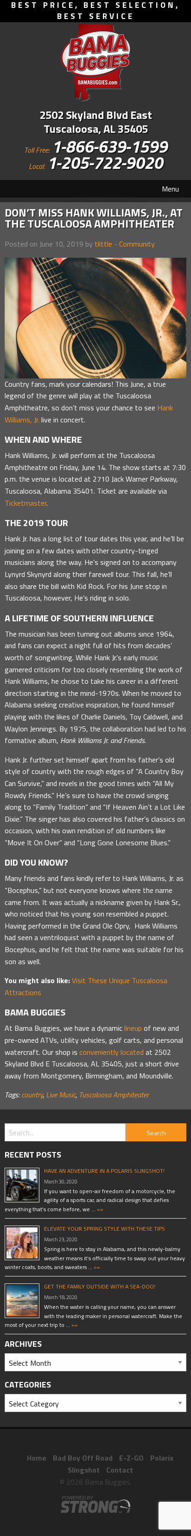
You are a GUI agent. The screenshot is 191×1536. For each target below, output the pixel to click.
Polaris (161, 1457)
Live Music (61, 1094)
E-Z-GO (131, 1457)
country (32, 1094)
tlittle (103, 243)
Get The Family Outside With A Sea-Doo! (99, 1286)
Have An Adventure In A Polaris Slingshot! (104, 1170)
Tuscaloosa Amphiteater (114, 1094)
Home (36, 1457)
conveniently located (111, 1052)
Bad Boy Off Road (83, 1457)
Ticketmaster (25, 502)
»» (99, 1209)
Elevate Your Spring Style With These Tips (104, 1228)
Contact (119, 1469)
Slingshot (84, 1469)
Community (137, 243)
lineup (133, 1028)
